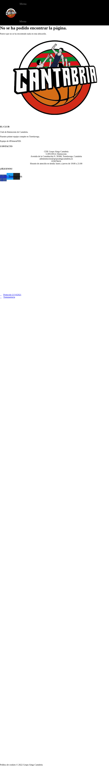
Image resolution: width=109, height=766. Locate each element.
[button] (21, 3)
